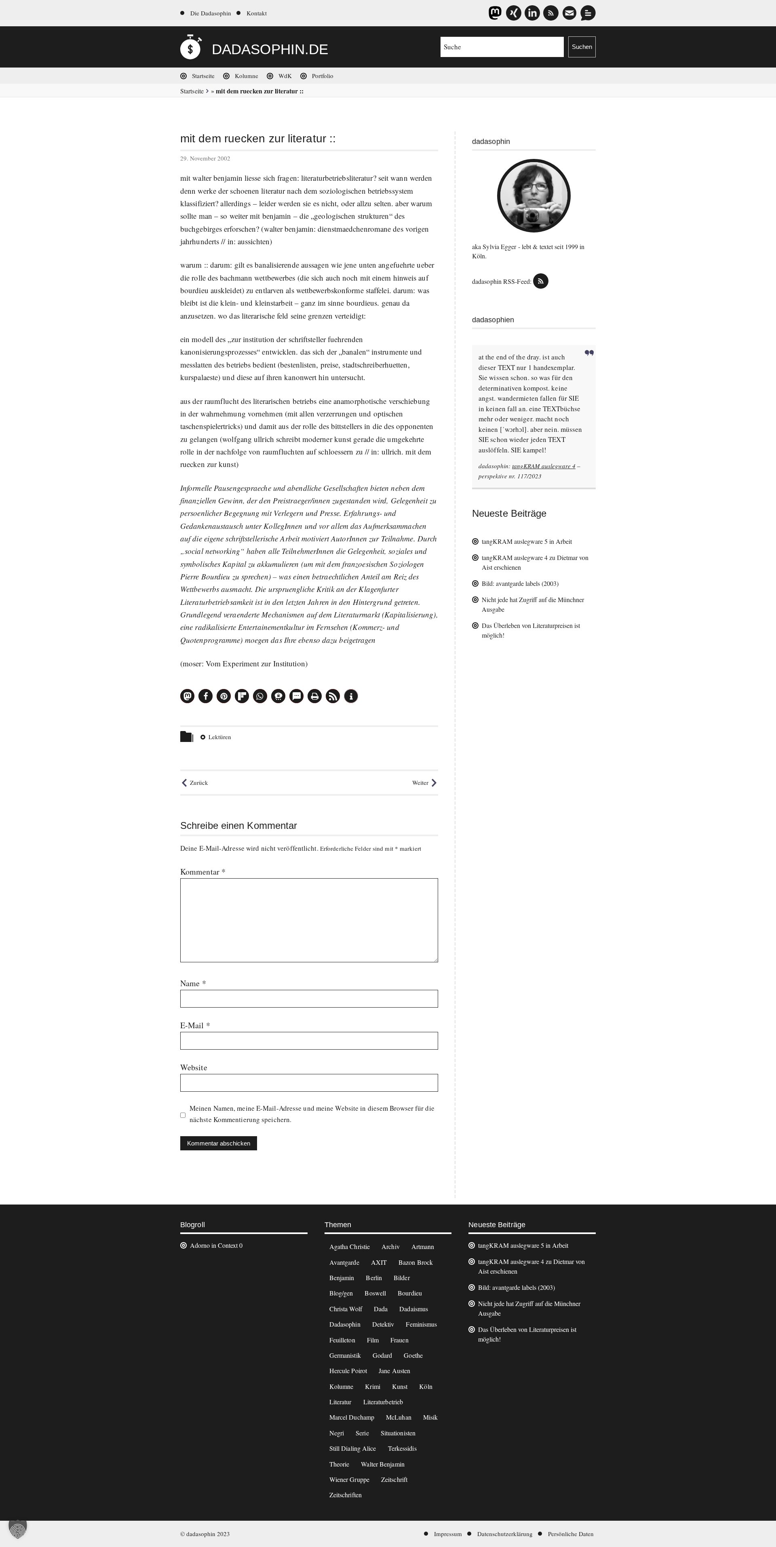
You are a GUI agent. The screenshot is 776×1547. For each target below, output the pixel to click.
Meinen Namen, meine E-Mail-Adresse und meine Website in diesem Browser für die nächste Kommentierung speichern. (312, 1113)
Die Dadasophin (210, 13)
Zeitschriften (345, 1494)
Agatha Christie (349, 1246)
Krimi (372, 1386)
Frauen (399, 1340)
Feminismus (421, 1324)
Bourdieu (410, 1293)
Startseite (203, 76)
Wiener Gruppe (349, 1479)
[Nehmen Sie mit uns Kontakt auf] (588, 13)
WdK (285, 76)
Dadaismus (413, 1308)
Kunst (400, 1386)
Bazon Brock (416, 1262)
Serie (362, 1433)
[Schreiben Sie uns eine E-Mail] (569, 13)
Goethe (413, 1355)
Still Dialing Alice (352, 1448)
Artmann (422, 1246)
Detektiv (383, 1324)
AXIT (379, 1262)
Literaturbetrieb (383, 1401)
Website (193, 1067)
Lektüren (220, 737)
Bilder (402, 1277)
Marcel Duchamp (351, 1417)
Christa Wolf (345, 1308)
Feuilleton (342, 1340)
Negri (336, 1433)
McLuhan (398, 1417)
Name (193, 983)
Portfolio (322, 76)
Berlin (374, 1277)
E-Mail (195, 1025)
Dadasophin (345, 1324)
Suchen (582, 46)
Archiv (391, 1246)
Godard (382, 1355)
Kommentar (203, 871)
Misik (430, 1417)
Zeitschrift (394, 1479)
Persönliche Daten (571, 1534)
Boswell (375, 1293)
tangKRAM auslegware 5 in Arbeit (527, 541)
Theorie (339, 1464)
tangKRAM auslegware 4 (544, 466)
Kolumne (246, 76)
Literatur (340, 1401)
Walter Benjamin (383, 1464)
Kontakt (257, 13)
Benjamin (341, 1277)
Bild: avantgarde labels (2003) (520, 583)
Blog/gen (341, 1293)
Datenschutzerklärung (505, 1534)
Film (373, 1340)
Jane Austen (394, 1370)
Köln (425, 1386)
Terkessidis (402, 1448)
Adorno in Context (214, 1245)
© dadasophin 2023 (205, 1534)
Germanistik (345, 1355)
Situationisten (398, 1433)
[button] (187, 696)
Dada (381, 1308)
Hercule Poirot (348, 1370)
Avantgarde (344, 1262)
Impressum (448, 1534)
